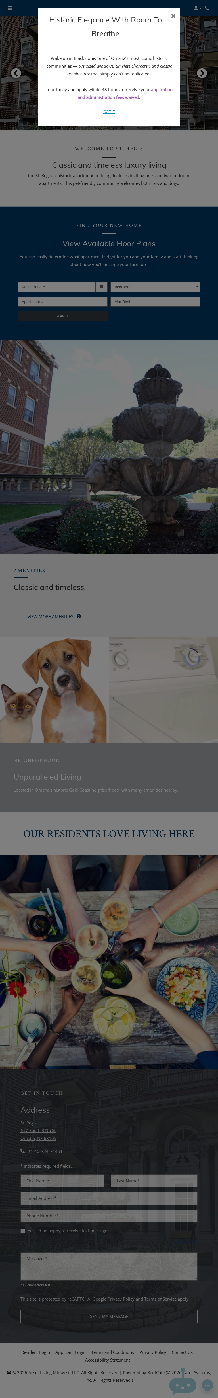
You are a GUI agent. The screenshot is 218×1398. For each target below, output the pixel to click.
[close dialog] (173, 16)
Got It (109, 111)
